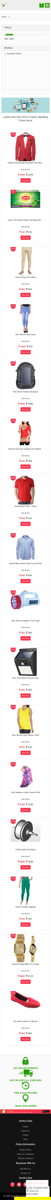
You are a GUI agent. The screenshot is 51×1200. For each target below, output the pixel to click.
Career (25, 1135)
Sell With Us (25, 1169)
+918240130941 (41, 1187)
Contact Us (25, 1173)
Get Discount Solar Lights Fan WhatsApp (32, 1198)
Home (25, 1127)
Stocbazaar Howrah (14, 54)
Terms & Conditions (25, 1154)
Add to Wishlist (25, 159)
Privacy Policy (25, 1150)
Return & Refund (25, 1159)
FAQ (25, 1139)
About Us (25, 1131)
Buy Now (25, 180)
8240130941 (32, 1194)
